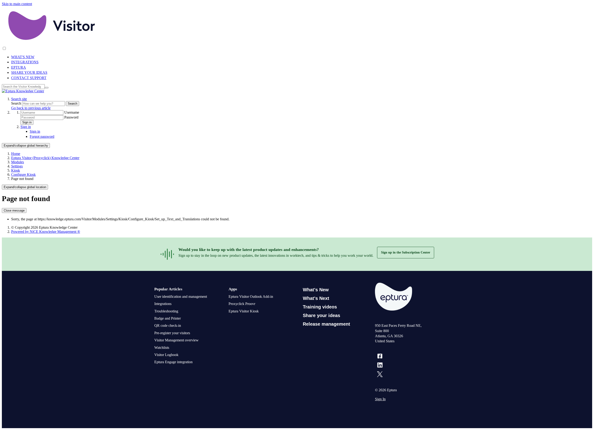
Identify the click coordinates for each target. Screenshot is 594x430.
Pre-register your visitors (172, 333)
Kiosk (15, 170)
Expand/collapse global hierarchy (26, 145)
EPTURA (18, 67)
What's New (316, 289)
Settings (17, 166)
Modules (17, 162)
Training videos (320, 306)
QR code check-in (167, 325)
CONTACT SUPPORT (28, 78)
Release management (326, 324)
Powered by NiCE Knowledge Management (45, 232)
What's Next (316, 298)
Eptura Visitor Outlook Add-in (251, 296)
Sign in (27, 122)
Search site (19, 99)
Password (71, 117)
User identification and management (180, 296)
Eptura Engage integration (173, 362)
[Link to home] (23, 91)
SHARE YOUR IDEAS (29, 72)
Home (15, 154)
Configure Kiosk (23, 174)
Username (71, 112)
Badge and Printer (167, 318)
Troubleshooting (166, 311)
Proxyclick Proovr (242, 304)
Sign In (380, 399)
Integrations (162, 304)
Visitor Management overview (176, 340)
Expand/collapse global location (25, 187)
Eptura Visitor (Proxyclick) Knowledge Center (45, 158)
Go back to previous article (31, 108)
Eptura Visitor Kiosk (244, 311)
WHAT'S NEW (22, 57)
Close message (14, 210)
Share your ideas (321, 315)
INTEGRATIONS (25, 62)
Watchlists (161, 348)
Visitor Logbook (166, 355)
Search (16, 103)
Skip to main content (17, 4)
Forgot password (42, 136)
